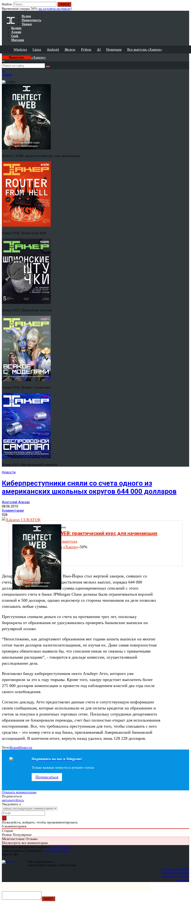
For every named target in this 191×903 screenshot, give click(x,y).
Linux (37, 49)
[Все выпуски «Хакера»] (2, 55)
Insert (48, 898)
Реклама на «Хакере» (175, 876)
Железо (70, 49)
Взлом (14, 747)
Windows (20, 49)
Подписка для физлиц (175, 869)
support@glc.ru (61, 847)
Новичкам (114, 49)
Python (86, 49)
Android (53, 49)
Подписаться (46, 777)
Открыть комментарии (19, 792)
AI (99, 49)
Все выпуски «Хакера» (144, 49)
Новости (9, 472)
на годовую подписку (54, 8)
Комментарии (13, 510)
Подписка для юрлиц (175, 872)
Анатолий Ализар (16, 502)
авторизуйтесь (13, 800)
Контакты (182, 880)
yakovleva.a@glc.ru (57, 850)
